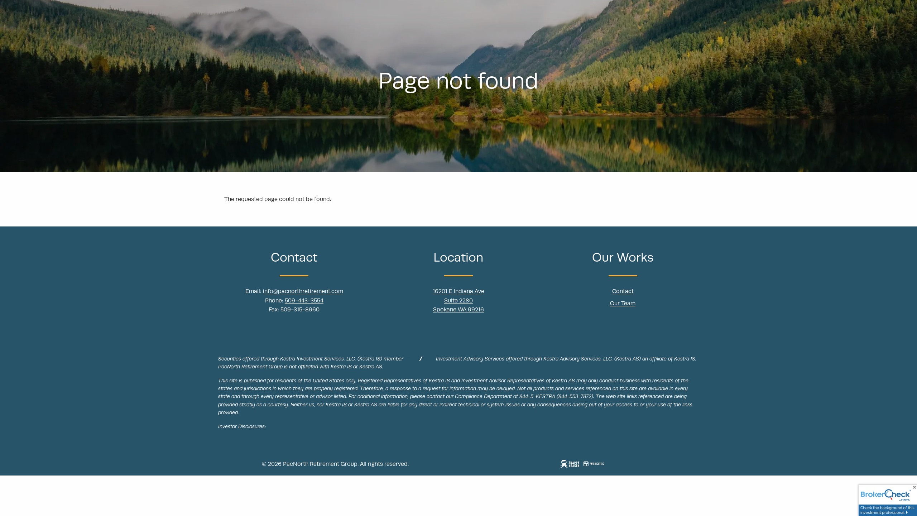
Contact (623, 291)
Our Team (622, 303)
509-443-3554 (304, 300)
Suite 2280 (458, 300)
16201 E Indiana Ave (458, 291)
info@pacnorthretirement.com (303, 291)
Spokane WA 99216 (458, 309)
